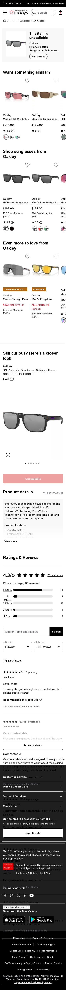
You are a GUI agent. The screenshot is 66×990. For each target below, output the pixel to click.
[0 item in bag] (60, 12)
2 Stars (7, 609)
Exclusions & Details (26, 873)
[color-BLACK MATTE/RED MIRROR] (63, 228)
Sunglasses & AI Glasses (32, 21)
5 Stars (7, 589)
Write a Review (55, 575)
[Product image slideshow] (33, 427)
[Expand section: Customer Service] (33, 777)
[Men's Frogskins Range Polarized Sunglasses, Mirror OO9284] (45, 270)
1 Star (7, 616)
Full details (38, 56)
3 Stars (7, 603)
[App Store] (14, 919)
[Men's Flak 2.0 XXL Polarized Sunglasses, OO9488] (16, 94)
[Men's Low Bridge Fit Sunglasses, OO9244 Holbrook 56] (45, 178)
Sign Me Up (33, 832)
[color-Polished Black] (17, 137)
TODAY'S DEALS (12, 3)
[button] (13, 20)
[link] (16, 126)
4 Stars (7, 596)
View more (10, 541)
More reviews (33, 745)
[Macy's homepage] (4, 20)
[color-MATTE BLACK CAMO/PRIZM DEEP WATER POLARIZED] (63, 320)
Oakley (33, 43)
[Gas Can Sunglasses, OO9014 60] (45, 94)
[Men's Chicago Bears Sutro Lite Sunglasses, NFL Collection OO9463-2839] (16, 270)
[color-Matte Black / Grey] (6, 228)
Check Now (45, 873)
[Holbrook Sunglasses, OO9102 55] (16, 178)
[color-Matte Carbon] (6, 137)
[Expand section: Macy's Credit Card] (33, 786)
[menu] (5, 12)
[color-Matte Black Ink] (46, 228)
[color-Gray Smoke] (40, 228)
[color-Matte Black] (12, 137)
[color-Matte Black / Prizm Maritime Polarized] (63, 137)
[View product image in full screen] (8, 454)
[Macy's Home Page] (19, 12)
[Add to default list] (27, 80)
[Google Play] (41, 919)
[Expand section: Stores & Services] (33, 796)
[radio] (6, 137)
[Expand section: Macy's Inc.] (33, 806)
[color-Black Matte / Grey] (12, 228)
